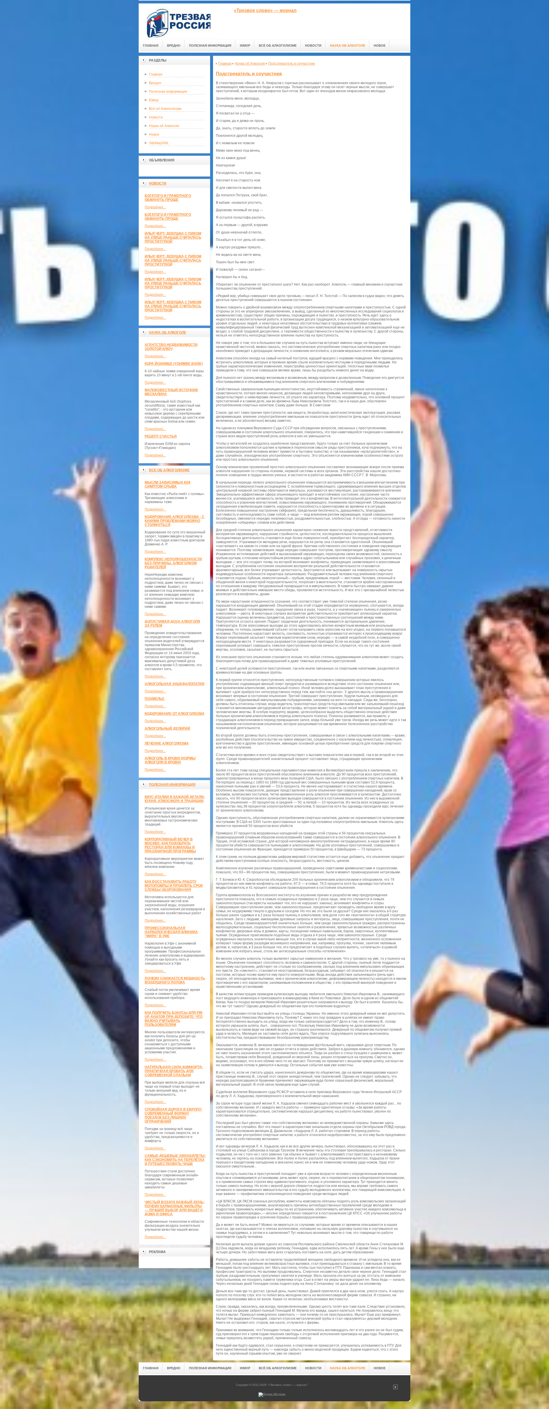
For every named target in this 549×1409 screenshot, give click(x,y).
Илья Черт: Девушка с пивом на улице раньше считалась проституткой (173, 237)
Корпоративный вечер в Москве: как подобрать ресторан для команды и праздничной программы (170, 845)
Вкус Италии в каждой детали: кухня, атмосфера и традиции (175, 799)
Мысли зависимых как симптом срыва (167, 484)
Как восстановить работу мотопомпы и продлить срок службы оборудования (174, 886)
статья (271, 1407)
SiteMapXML (159, 143)
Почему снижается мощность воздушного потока (175, 980)
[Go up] (395, 1388)
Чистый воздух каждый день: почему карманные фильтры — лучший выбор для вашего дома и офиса (174, 1208)
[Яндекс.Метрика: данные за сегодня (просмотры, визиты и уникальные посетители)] (271, 1394)
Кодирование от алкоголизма (174, 714)
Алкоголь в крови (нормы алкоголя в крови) (170, 760)
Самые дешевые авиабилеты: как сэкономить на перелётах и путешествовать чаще (175, 1160)
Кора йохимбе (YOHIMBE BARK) (174, 364)
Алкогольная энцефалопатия (174, 684)
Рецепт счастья (161, 436)
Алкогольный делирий (167, 729)
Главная (155, 74)
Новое (154, 134)
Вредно (155, 83)
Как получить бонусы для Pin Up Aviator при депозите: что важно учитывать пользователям (173, 1019)
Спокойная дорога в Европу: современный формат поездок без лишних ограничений (173, 1115)
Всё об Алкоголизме (165, 109)
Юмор (154, 100)
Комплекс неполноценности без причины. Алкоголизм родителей (173, 563)
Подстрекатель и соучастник (249, 73)
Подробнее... (155, 207)
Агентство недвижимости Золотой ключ (171, 347)
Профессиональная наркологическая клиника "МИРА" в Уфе (171, 932)
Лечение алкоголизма (167, 743)
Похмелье (154, 699)
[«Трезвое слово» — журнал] (179, 20)
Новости (156, 117)
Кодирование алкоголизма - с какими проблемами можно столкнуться (174, 521)
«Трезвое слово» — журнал (265, 10)
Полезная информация (168, 92)
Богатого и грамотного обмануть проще (168, 198)
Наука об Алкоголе (164, 126)
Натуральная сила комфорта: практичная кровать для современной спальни (174, 1071)
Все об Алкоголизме (169, 470)
